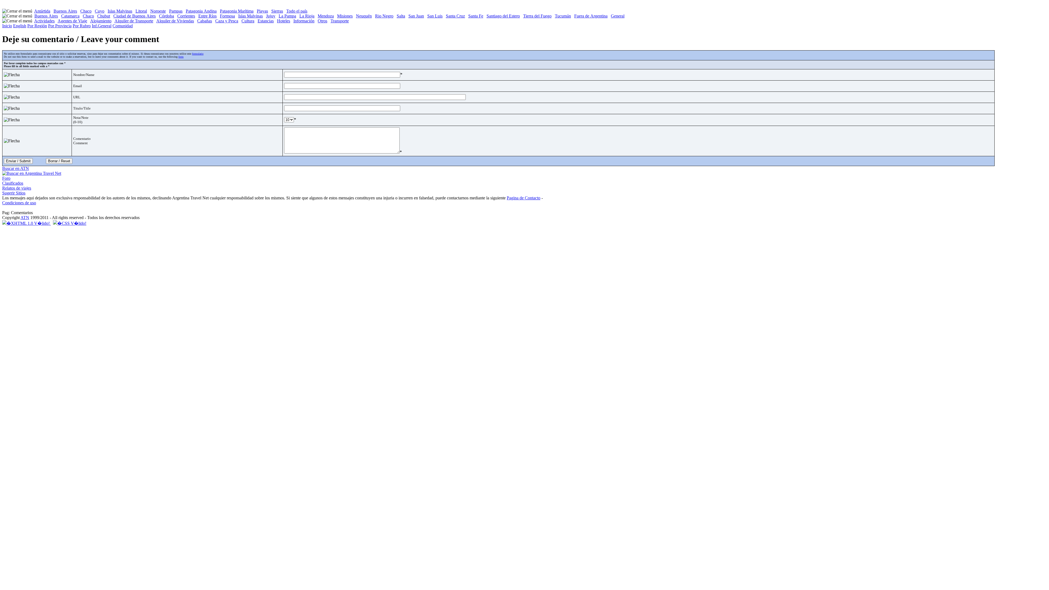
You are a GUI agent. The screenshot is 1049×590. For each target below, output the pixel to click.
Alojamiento (100, 21)
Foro (6, 178)
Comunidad (123, 25)
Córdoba (166, 16)
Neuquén (364, 16)
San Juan (416, 16)
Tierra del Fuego (537, 16)
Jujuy (270, 16)
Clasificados (12, 183)
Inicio (7, 25)
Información (303, 21)
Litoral (141, 11)
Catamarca (70, 16)
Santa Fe (475, 16)
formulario (198, 53)
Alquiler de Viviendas (175, 21)
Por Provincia (60, 25)
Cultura (247, 21)
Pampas (175, 11)
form (181, 56)
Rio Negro (384, 16)
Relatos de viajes (16, 188)
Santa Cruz (455, 16)
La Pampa (287, 16)
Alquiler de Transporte (133, 21)
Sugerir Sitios (13, 193)
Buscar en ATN (15, 168)
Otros (322, 21)
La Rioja (306, 16)
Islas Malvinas (120, 11)
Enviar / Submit (18, 161)
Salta (401, 16)
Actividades (44, 21)
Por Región (37, 25)
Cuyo (99, 11)
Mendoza (326, 16)
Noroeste (158, 11)
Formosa (227, 16)
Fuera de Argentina (591, 16)
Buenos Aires (65, 11)
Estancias (266, 21)
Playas (262, 11)
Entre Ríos (207, 16)
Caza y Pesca (226, 21)
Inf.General (101, 25)
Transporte (340, 21)
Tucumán (563, 16)
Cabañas (204, 21)
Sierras (277, 11)
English (19, 25)
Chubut (103, 16)
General (617, 16)
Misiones (345, 16)
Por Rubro (82, 25)
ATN (24, 217)
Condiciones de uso (19, 202)
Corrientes (186, 16)
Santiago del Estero (503, 16)
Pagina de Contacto (523, 198)
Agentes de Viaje (72, 21)
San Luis (435, 16)
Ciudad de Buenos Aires (134, 16)
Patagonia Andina (201, 11)
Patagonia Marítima (237, 11)
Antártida (42, 11)
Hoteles (283, 21)
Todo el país (296, 11)
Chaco (86, 11)
